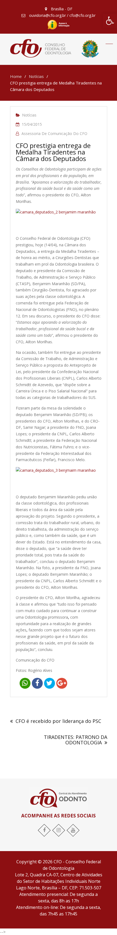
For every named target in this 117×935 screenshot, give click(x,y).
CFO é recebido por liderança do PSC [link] (58, 721)
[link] (110, 21)
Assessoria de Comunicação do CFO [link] (54, 133)
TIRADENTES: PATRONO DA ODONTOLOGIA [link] (75, 740)
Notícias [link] (29, 115)
